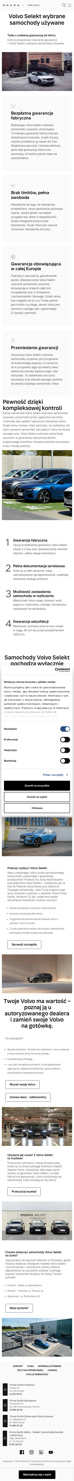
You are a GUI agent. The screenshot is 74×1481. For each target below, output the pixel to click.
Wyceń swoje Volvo (22, 1084)
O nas (30, 1366)
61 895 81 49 (16, 1425)
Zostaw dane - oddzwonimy (28, 1097)
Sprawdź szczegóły (24, 944)
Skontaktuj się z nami (37, 1474)
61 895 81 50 (16, 1410)
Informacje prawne (49, 1366)
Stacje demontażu (37, 1374)
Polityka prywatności (30, 1370)
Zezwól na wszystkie (37, 785)
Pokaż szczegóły (53, 774)
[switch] (65, 739)
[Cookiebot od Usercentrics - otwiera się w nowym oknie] (55, 670)
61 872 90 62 (15, 1444)
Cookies (52, 1370)
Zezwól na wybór (37, 796)
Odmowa (37, 808)
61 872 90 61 (16, 1394)
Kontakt (18, 1366)
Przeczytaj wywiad (24, 1191)
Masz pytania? (19, 1308)
